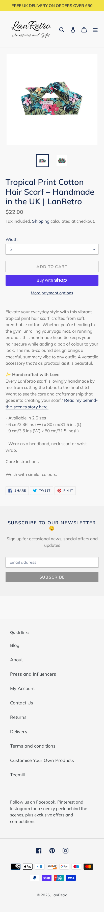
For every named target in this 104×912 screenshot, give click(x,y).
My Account (22, 688)
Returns (18, 717)
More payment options (52, 292)
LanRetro (59, 895)
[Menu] (95, 29)
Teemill (17, 775)
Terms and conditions (33, 746)
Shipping (40, 221)
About (16, 660)
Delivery (19, 731)
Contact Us (21, 703)
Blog (14, 645)
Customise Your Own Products (42, 760)
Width (11, 239)
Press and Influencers (33, 674)
